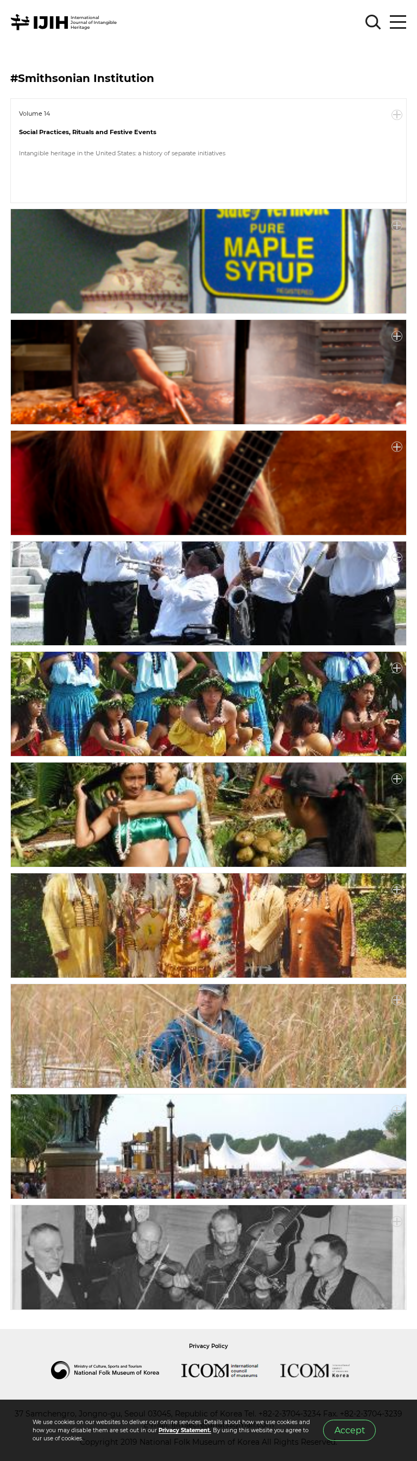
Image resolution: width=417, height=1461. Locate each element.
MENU (398, 22)
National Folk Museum (116, 1370)
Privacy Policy (208, 1346)
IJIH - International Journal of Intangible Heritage (65, 22)
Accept (349, 1430)
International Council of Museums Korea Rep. (325, 1370)
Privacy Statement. (185, 1430)
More (396, 115)
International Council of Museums (230, 1370)
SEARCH (373, 22)
